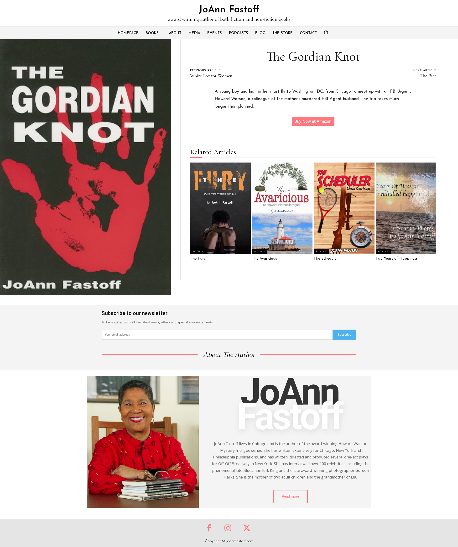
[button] (326, 32)
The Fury (198, 259)
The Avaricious (264, 259)
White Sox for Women (211, 76)
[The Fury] (220, 208)
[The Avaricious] (282, 208)
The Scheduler (326, 259)
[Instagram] (227, 528)
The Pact (428, 76)
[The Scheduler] (344, 208)
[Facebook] (209, 528)
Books (198, 251)
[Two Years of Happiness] (406, 208)
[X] (247, 528)
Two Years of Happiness (397, 259)
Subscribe (344, 334)
